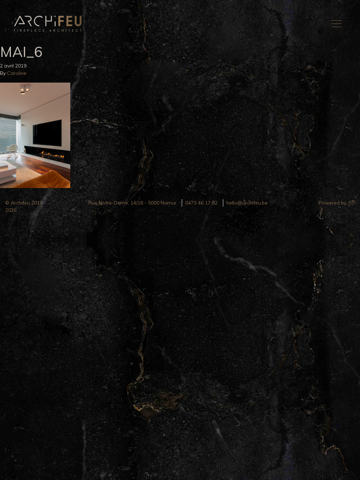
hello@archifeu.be (247, 203)
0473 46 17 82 (201, 203)
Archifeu (49, 24)
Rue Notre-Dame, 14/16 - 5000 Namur (132, 203)
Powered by (333, 203)
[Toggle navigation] (336, 23)
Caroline (16, 73)
